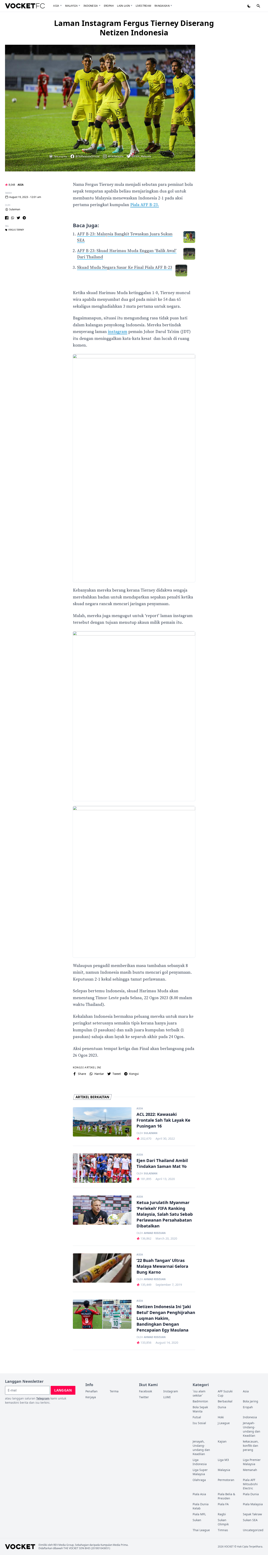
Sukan (197, 1520)
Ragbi (222, 1514)
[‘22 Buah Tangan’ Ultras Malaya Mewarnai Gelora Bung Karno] (102, 1268)
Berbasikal (225, 1401)
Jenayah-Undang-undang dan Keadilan (251, 1429)
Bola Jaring (250, 1401)
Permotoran (226, 1480)
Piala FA (223, 1504)
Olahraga (199, 1480)
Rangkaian (162, 6)
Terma (114, 1391)
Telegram (43, 1398)
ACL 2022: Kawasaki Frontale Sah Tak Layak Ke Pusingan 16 (163, 1120)
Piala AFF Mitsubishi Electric (250, 1484)
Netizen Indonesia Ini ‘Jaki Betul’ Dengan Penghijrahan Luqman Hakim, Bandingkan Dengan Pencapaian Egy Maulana (166, 1318)
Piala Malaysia (253, 1504)
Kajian (222, 1441)
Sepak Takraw (252, 1514)
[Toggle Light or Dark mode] (249, 6)
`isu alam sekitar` (199, 1393)
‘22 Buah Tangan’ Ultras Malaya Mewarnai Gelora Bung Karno (162, 1266)
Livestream (143, 6)
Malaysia (71, 6)
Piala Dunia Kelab (201, 1506)
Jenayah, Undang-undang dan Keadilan (201, 1447)
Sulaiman (14, 209)
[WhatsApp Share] (12, 217)
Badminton (200, 1401)
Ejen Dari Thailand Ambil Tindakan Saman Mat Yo (162, 1163)
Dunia (222, 1407)
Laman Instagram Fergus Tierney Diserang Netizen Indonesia (134, 28)
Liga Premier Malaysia (252, 1462)
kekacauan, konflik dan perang (251, 1445)
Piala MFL (199, 1514)
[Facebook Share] (6, 217)
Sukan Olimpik (223, 1522)
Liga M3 (223, 1460)
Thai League (201, 1530)
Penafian (91, 1391)
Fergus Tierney (16, 230)
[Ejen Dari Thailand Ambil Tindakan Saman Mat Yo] (102, 1168)
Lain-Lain (123, 6)
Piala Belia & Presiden (226, 1496)
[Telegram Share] (24, 217)
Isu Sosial (199, 1423)
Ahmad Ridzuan (155, 1233)
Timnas (223, 1530)
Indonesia (91, 6)
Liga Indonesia (200, 1462)
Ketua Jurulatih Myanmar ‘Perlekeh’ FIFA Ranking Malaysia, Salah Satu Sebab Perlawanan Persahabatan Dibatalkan (165, 1214)
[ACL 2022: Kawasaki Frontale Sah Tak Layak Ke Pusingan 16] (102, 1122)
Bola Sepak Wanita (200, 1409)
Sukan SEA (250, 1520)
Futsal (197, 1417)
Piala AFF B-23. (144, 205)
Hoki (221, 1417)
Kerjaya (90, 1397)
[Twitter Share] (18, 217)
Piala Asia (199, 1494)
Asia (56, 6)
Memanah (250, 1470)
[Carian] (258, 6)
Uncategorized (253, 1530)
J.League (224, 1423)
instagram (117, 331)
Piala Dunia (251, 1494)
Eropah (109, 6)
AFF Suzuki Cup (225, 1393)
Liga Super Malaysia (200, 1472)
